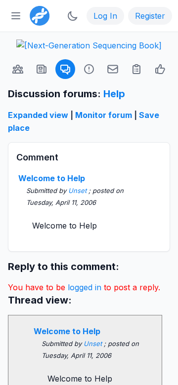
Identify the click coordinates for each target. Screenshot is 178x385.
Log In (105, 16)
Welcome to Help (51, 178)
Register (150, 16)
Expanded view (38, 115)
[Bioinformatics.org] (37, 15)
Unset (78, 190)
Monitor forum (103, 115)
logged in (84, 287)
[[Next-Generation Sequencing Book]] (89, 45)
